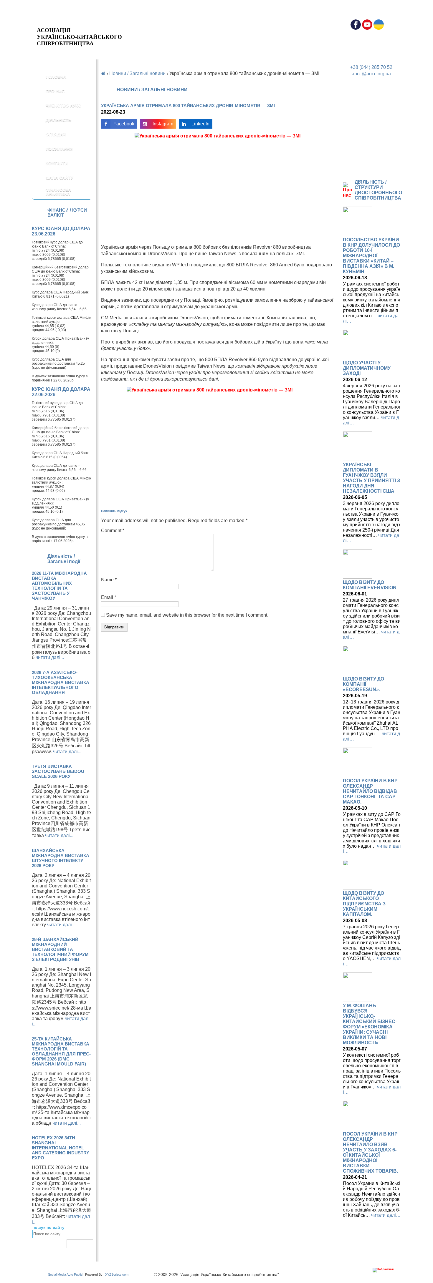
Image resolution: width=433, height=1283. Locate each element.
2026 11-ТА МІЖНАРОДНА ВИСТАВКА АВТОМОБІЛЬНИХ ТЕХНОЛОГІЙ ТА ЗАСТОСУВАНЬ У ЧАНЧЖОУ (59, 586)
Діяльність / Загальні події (63, 559)
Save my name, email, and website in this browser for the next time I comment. (187, 615)
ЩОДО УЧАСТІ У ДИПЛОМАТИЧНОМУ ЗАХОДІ (367, 368)
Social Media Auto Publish (66, 1274)
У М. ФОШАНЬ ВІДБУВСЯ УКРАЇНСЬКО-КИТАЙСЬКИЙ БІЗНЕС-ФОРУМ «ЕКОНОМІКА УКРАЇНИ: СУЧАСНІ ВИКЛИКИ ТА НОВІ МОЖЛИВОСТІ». (370, 1024)
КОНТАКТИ (57, 163)
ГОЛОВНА (56, 76)
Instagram (163, 123)
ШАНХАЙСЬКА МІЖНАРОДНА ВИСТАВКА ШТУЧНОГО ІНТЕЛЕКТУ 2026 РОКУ (60, 858)
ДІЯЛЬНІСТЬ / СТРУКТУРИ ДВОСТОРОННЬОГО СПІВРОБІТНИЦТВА (378, 190)
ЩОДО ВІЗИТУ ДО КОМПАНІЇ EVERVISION (369, 585)
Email (108, 597)
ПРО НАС (55, 91)
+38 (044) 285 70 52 (371, 67)
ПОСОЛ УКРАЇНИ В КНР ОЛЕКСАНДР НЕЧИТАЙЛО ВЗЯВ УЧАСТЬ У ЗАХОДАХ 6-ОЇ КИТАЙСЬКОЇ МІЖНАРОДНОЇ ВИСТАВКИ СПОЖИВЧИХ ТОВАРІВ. (370, 1152)
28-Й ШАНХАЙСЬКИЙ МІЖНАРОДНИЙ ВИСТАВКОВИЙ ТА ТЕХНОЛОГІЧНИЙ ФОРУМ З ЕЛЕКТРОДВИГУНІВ (60, 949)
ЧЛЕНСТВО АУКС (63, 105)
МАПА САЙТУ (59, 177)
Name (109, 579)
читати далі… (386, 1215)
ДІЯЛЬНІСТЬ (58, 120)
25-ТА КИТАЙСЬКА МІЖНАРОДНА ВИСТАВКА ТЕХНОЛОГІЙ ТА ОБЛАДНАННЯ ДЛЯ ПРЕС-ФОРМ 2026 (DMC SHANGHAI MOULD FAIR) (61, 1051)
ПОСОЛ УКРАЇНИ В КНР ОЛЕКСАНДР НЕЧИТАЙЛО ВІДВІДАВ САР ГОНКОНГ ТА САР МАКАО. (370, 791)
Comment (112, 530)
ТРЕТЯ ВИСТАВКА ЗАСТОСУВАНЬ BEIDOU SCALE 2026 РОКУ (58, 771)
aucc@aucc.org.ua (371, 73)
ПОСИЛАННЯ (59, 149)
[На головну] (79, 22)
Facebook (123, 123)
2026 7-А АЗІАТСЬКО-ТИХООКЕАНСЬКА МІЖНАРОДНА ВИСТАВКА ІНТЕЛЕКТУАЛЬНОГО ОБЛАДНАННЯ (60, 682)
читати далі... (50, 657)
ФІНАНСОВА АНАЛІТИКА (58, 191)
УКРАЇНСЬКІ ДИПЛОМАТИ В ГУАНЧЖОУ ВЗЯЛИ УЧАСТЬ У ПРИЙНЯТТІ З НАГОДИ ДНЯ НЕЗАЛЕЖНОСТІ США (371, 478)
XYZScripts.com (116, 1274)
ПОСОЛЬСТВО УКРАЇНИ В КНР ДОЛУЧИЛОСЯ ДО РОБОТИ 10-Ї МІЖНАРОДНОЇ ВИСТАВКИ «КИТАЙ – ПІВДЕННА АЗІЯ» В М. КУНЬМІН (371, 255)
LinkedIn (200, 123)
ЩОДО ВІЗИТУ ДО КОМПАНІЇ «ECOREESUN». (363, 684)
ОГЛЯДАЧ (56, 134)
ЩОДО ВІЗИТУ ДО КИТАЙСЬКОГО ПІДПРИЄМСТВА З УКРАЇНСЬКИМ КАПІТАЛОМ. (364, 904)
